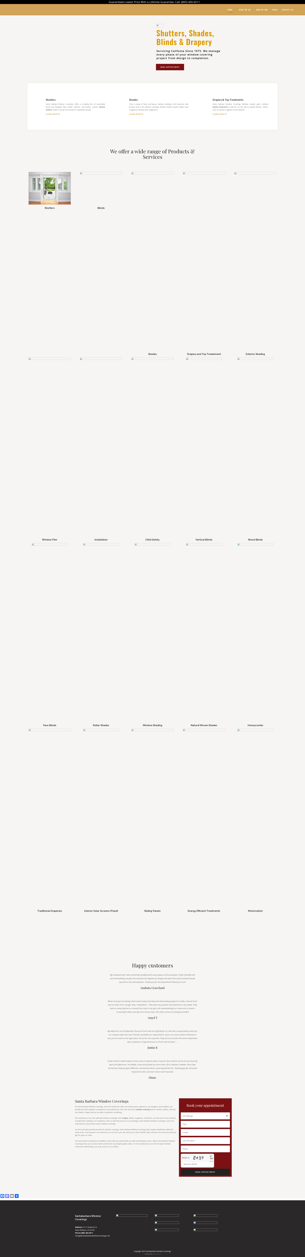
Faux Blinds (49, 725)
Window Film (49, 539)
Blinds (101, 208)
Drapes (125, 1118)
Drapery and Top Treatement (204, 354)
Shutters (50, 208)
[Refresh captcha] (211, 1159)
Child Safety (152, 539)
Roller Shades (101, 725)
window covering (142, 1109)
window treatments (220, 107)
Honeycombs (255, 725)
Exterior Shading (255, 354)
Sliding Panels (152, 910)
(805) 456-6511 (87, 1233)
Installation (101, 539)
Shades (152, 354)
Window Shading (152, 725)
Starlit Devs (156, 1254)
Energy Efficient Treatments (204, 910)
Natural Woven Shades (204, 725)
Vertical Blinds (204, 539)
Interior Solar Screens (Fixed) (101, 910)
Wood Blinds (255, 539)
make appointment (170, 67)
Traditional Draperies (49, 910)
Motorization (255, 910)
